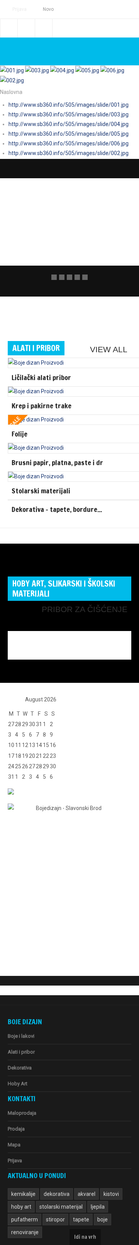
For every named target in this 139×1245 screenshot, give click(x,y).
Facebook (8, 28)
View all (108, 349)
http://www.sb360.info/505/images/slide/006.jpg (68, 143)
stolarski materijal (61, 1207)
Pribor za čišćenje (84, 609)
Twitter (26, 28)
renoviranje (25, 1232)
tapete (81, 1219)
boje (102, 1219)
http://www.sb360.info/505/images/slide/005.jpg (68, 134)
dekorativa (57, 1194)
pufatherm (24, 1219)
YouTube (43, 28)
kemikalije (23, 1194)
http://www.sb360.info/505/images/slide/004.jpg (68, 124)
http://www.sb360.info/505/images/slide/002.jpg (68, 153)
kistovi (111, 1194)
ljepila (98, 1207)
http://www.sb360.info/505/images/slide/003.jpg (68, 114)
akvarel (86, 1194)
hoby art (21, 1207)
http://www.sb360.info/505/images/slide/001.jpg (68, 105)
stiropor (55, 1219)
